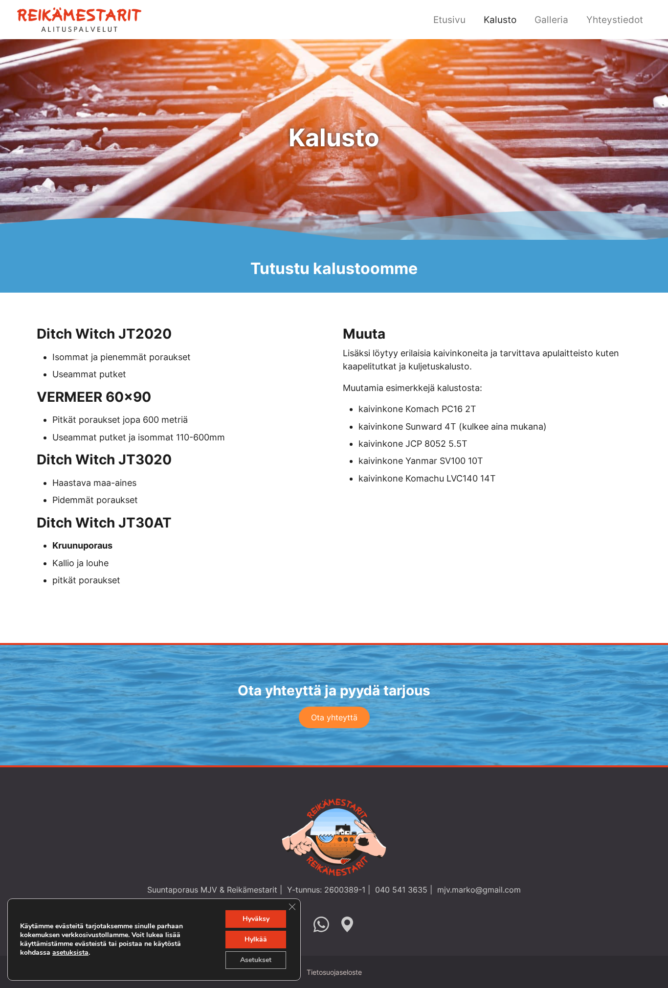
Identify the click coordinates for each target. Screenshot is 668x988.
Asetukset (255, 960)
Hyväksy (256, 918)
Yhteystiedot (614, 19)
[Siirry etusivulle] (79, 18)
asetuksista (70, 952)
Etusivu (449, 19)
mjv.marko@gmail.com (479, 890)
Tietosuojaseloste (334, 972)
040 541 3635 (401, 890)
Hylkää (256, 939)
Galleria (551, 19)
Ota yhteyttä (334, 717)
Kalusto (500, 19)
